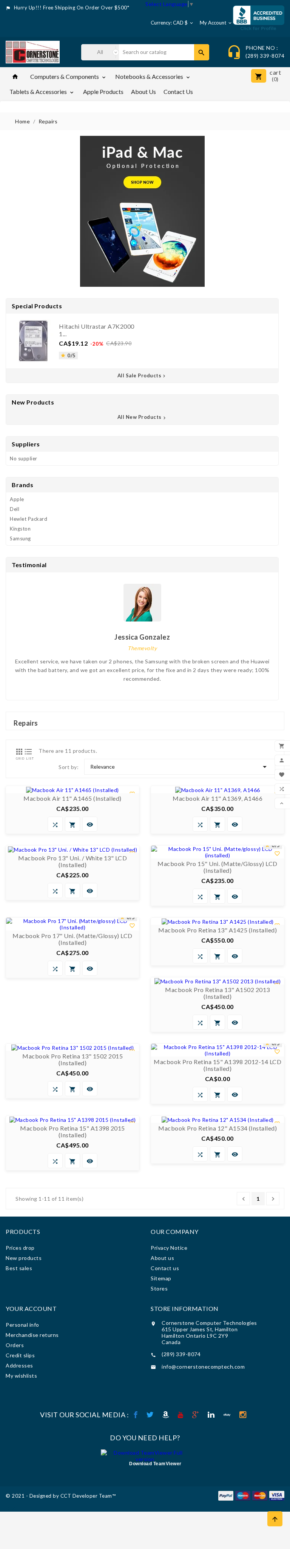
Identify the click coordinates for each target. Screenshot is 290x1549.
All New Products (142, 417)
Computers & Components (68, 76)
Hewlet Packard (28, 519)
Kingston (20, 529)
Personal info (22, 1324)
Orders (15, 1345)
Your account (31, 1308)
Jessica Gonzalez (142, 637)
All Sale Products (142, 375)
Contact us (165, 1268)
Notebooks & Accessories (153, 76)
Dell (14, 509)
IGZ (11, 1508)
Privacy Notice (169, 1247)
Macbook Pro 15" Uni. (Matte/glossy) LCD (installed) (217, 867)
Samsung (20, 538)
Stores (159, 1288)
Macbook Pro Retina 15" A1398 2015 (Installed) (72, 1131)
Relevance (179, 766)
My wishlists (21, 1375)
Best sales (19, 1268)
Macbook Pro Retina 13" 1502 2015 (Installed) (72, 1059)
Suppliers (26, 444)
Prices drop (20, 1247)
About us (143, 91)
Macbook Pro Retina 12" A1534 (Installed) (217, 1128)
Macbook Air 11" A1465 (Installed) (72, 798)
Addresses (19, 1365)
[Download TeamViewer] (145, 1455)
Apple (17, 499)
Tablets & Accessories (42, 91)
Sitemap (161, 1278)
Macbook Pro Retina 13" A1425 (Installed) (217, 930)
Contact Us (178, 91)
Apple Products (103, 91)
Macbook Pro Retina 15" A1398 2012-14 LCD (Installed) (217, 1065)
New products (24, 1258)
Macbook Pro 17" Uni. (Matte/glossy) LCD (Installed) (72, 939)
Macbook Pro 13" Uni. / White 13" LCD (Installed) (72, 861)
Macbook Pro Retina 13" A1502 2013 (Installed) (217, 993)
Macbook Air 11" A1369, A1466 (217, 798)
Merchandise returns (32, 1335)
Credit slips (20, 1355)
